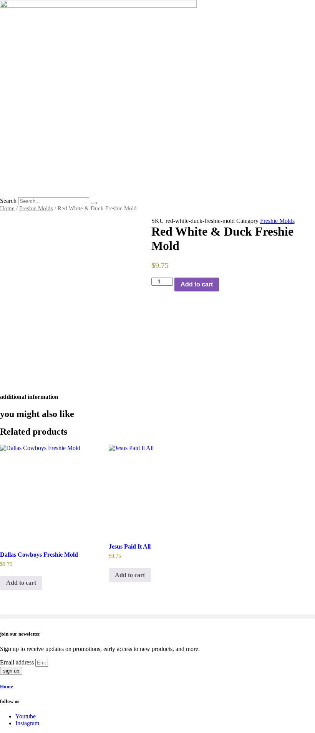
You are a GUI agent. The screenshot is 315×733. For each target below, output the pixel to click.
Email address (17, 662)
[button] (157, 616)
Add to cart (197, 284)
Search (8, 200)
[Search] (94, 203)
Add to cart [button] (21, 582)
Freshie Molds (36, 208)
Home (7, 208)
